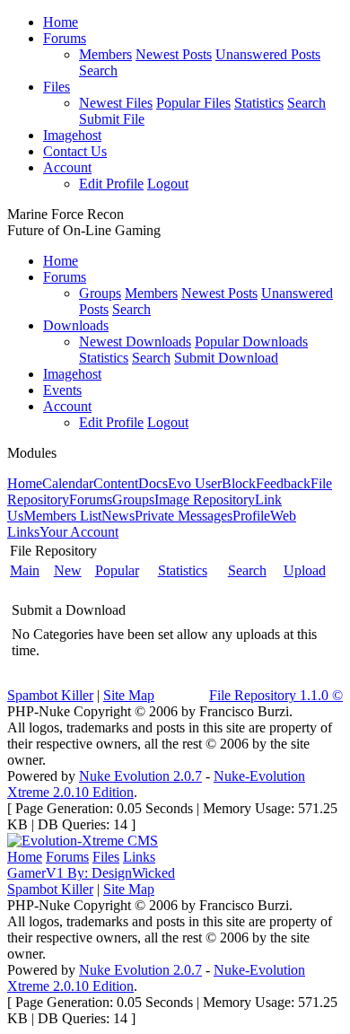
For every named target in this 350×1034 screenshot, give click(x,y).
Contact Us (75, 151)
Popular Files (193, 102)
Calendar (67, 483)
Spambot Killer (50, 695)
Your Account (78, 531)
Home (60, 22)
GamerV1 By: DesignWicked (91, 873)
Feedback (283, 483)
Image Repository (204, 499)
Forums (64, 38)
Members (105, 54)
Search (98, 70)
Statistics (259, 102)
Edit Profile (111, 183)
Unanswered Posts (267, 54)
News (118, 515)
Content (115, 483)
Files (56, 86)
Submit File (111, 119)
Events (62, 390)
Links (139, 856)
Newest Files (116, 102)
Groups (100, 293)
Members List (62, 515)
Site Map (128, 695)
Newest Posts (174, 54)
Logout (167, 183)
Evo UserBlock (212, 483)
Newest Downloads (135, 341)
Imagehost (72, 135)
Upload (305, 570)
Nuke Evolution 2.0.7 (140, 776)
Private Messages (183, 515)
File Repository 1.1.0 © (276, 695)
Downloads (76, 325)
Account (67, 167)
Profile (251, 515)
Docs (153, 483)
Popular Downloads (251, 341)
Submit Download (226, 357)
